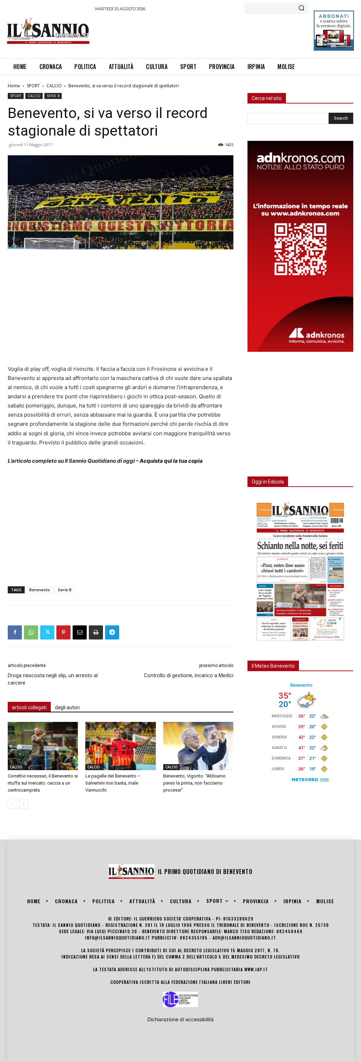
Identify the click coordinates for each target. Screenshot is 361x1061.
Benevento (39, 589)
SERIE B (53, 95)
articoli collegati (29, 707)
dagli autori (67, 707)
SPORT (33, 86)
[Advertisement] (223, 34)
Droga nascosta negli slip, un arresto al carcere (53, 679)
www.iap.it (256, 969)
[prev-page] (12, 804)
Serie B (65, 589)
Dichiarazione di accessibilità (180, 1019)
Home (14, 86)
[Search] (301, 8)
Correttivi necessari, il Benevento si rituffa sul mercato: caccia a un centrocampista (43, 783)
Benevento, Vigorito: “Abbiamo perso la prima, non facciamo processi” (194, 783)
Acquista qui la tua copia (171, 460)
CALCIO (54, 86)
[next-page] (23, 804)
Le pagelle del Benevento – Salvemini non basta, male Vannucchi (113, 783)
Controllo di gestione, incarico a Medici (188, 675)
